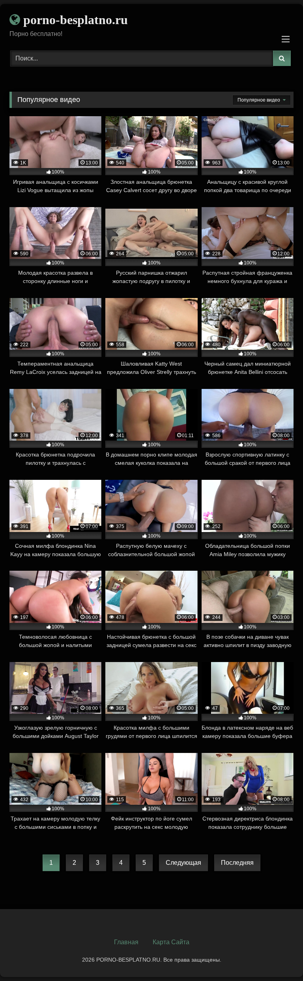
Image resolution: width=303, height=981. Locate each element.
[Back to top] (278, 957)
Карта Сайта (171, 942)
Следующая (183, 862)
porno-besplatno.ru (74, 20)
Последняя (237, 862)
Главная (126, 942)
